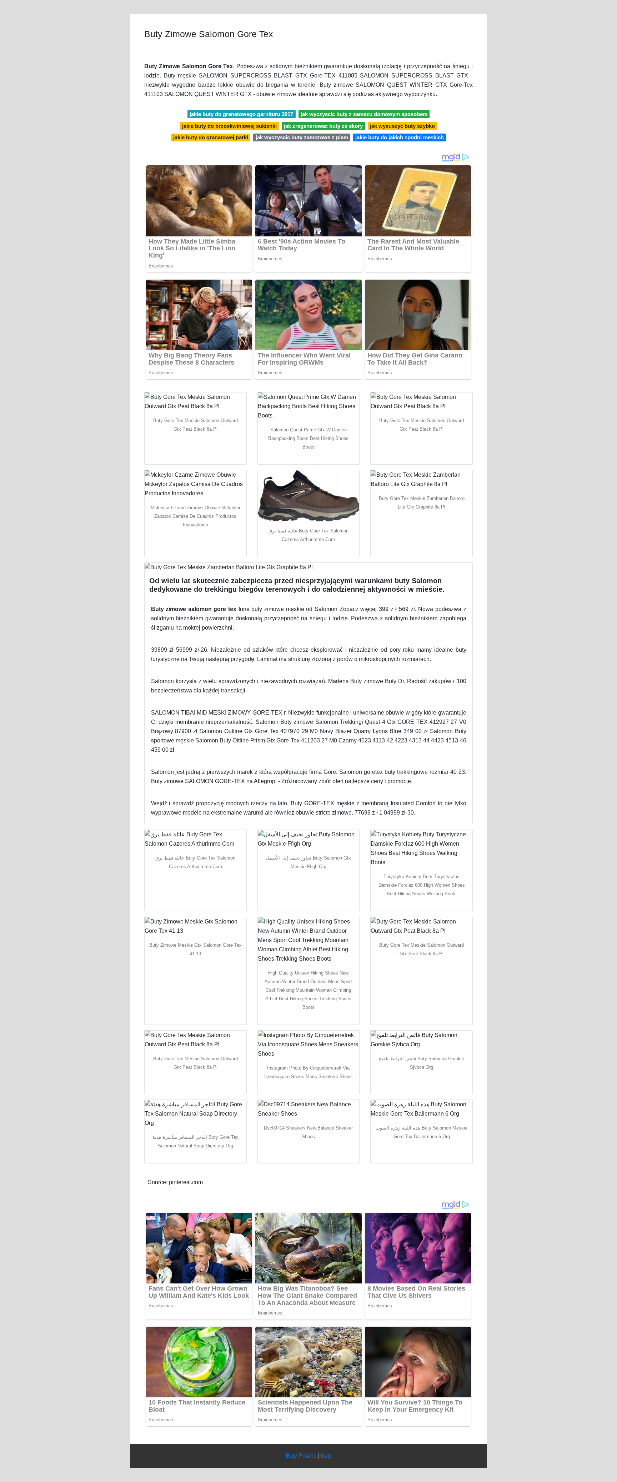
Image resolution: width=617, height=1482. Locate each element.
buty (326, 1456)
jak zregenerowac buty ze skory (323, 126)
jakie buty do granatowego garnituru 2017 (241, 114)
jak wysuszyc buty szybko (402, 126)
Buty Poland (301, 1456)
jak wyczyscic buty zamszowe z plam (302, 137)
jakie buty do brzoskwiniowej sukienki (229, 126)
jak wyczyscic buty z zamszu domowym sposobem (364, 114)
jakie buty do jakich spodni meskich (399, 137)
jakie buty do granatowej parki (210, 137)
